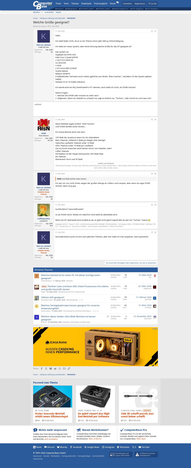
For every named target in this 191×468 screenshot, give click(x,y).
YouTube (146, 447)
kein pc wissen (40, 26)
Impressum (37, 456)
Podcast (60, 9)
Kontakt (46, 456)
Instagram (109, 447)
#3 (155, 174)
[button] (42, 12)
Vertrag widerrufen (69, 456)
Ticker (58, 3)
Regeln (58, 12)
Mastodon (124, 447)
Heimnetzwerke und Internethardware (77, 311)
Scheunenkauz (46, 281)
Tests (66, 3)
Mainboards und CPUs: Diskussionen (71, 292)
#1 (155, 31)
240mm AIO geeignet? (52, 297)
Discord (50, 447)
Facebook (77, 447)
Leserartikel (49, 12)
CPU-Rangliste (152, 9)
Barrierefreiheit (98, 456)
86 (38, 420)
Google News (93, 447)
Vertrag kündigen (84, 456)
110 (82, 420)
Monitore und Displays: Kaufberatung (76, 322)
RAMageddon (72, 9)
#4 (155, 205)
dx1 (150, 277)
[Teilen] (152, 31)
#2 (155, 119)
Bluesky (63, 447)
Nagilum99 (148, 288)
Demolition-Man (47, 300)
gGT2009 (148, 299)
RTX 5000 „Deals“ (87, 9)
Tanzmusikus (45, 311)
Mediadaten (55, 456)
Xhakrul (44, 322)
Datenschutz (38, 459)
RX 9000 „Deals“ (104, 9)
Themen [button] (75, 3)
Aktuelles (36, 12)
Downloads (86, 3)
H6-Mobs (148, 307)
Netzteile (69, 281)
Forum (113, 3)
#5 (155, 232)
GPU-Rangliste (137, 9)
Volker (43, 292)
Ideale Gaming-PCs (121, 9)
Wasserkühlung (72, 300)
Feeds (39, 447)
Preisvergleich (100, 3)
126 (125, 420)
